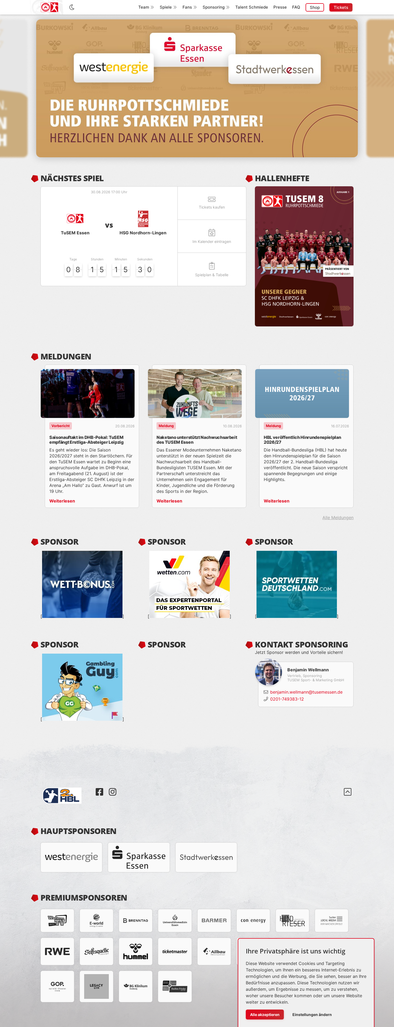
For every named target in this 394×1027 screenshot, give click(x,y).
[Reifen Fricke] (175, 986)
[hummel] (136, 951)
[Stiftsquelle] (96, 951)
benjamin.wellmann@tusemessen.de (306, 692)
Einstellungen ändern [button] (312, 1014)
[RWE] (57, 951)
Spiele (166, 7)
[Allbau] (214, 951)
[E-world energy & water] (96, 920)
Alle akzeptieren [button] (265, 1014)
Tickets (341, 7)
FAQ (296, 7)
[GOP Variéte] (57, 986)
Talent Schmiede (251, 7)
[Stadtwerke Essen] (206, 857)
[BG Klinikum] (136, 986)
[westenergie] (71, 857)
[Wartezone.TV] (57, 920)
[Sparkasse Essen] (139, 857)
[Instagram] (112, 788)
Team (143, 7)
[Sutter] (331, 920)
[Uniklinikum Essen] (175, 920)
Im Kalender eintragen (211, 241)
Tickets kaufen (212, 207)
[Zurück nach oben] (348, 795)
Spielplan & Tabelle (211, 274)
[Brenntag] (136, 920)
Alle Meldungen (338, 517)
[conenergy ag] (253, 920)
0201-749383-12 (287, 699)
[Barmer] (214, 920)
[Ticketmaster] (175, 951)
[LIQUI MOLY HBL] (67, 788)
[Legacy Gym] (96, 986)
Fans (187, 7)
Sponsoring (214, 7)
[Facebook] (100, 788)
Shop (315, 7)
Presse (280, 7)
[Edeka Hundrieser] (292, 920)
